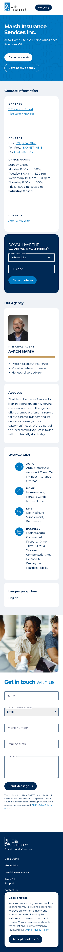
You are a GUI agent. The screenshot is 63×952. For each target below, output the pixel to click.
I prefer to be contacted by (19, 708)
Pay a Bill (10, 879)
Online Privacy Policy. (37, 929)
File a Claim (11, 865)
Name (11, 696)
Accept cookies (24, 939)
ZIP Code (17, 269)
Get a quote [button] (17, 57)
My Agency (43, 7)
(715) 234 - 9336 (24, 152)
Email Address (16, 744)
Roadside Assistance (17, 872)
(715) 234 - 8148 (26, 143)
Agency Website (19, 220)
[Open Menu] (56, 8)
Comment (12, 756)
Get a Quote (12, 858)
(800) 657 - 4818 (32, 147)
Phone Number (17, 728)
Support (9, 883)
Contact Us (11, 890)
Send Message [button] (19, 786)
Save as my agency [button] (22, 67)
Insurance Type (18, 254)
